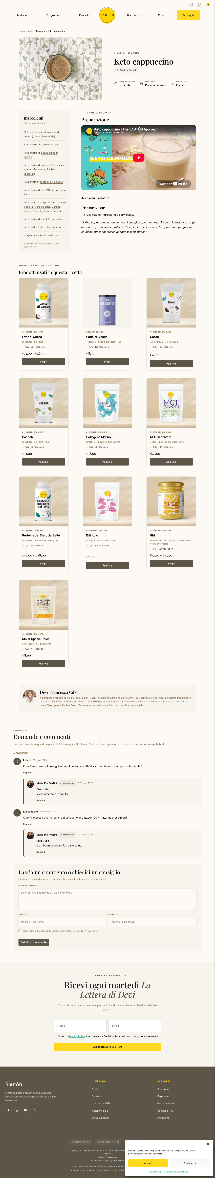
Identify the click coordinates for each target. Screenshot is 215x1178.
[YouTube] (25, 1110)
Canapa (56, 206)
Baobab (51, 169)
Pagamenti (163, 1096)
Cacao (154, 337)
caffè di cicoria (49, 144)
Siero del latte (42, 206)
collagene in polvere (51, 181)
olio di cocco (53, 227)
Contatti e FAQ (165, 1110)
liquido (27, 194)
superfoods (51, 165)
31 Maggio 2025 (38, 760)
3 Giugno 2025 (85, 783)
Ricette (30, 31)
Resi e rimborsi (165, 1103)
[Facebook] (8, 1110)
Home (22, 31)
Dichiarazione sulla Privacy (176, 1171)
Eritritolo (92, 535)
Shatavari (29, 173)
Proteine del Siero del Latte (41, 535)
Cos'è (95, 1089)
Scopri (43, 361)
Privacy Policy (91, 931)
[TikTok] (34, 1110)
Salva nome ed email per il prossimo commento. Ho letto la (60, 931)
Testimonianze (100, 1110)
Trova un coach (100, 1117)
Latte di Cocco (32, 337)
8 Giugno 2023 (85, 834)
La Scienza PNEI (101, 1103)
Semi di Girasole (33, 211)
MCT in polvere (54, 190)
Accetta (148, 1163)
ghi (41, 227)
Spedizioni (163, 1089)
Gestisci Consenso (107, 1157)
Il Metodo (21, 15)
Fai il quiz (188, 15)
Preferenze (190, 1163)
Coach (162, 15)
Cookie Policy (154, 1171)
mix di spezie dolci (48, 235)
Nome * (22, 914)
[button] (208, 1144)
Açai (42, 169)
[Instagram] (17, 1110)
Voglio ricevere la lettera (107, 1047)
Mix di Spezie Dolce (36, 639)
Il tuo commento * (29, 885)
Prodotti (84, 15)
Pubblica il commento (34, 942)
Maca (35, 169)
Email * (112, 914)
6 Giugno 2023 (47, 811)
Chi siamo (97, 1096)
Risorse (132, 15)
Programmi (53, 15)
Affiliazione (163, 1117)
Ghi (152, 535)
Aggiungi (171, 363)
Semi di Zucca (52, 211)
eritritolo (45, 219)
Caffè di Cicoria (97, 337)
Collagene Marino (98, 437)
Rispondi (27, 772)
